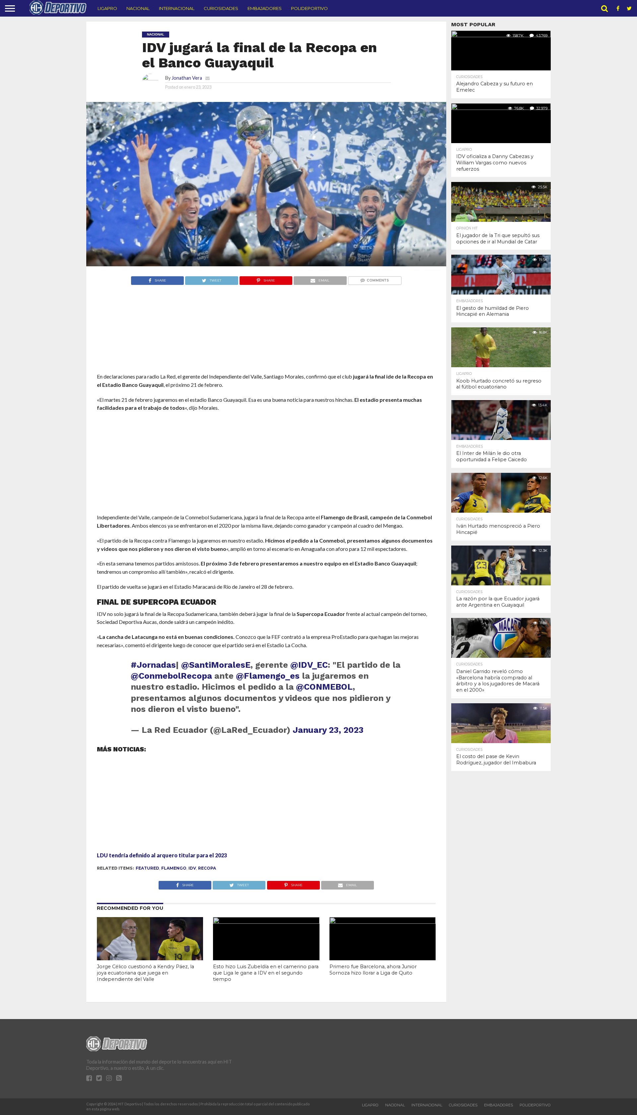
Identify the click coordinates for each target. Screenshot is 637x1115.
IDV (192, 868)
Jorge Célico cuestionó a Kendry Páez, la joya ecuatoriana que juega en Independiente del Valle (145, 973)
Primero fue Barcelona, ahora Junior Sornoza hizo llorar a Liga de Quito (373, 970)
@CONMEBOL (324, 687)
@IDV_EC (309, 665)
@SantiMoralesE (215, 665)
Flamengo (173, 868)
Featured (147, 868)
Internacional (176, 8)
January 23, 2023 (328, 730)
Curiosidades (221, 8)
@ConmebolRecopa (171, 676)
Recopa (207, 868)
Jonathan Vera (187, 78)
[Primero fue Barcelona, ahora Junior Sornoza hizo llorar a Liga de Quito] (382, 921)
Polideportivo (309, 8)
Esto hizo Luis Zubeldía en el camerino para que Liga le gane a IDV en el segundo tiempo (265, 973)
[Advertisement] (266, 341)
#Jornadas (153, 665)
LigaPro (107, 8)
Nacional (138, 8)
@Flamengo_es (268, 676)
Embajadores (265, 8)
